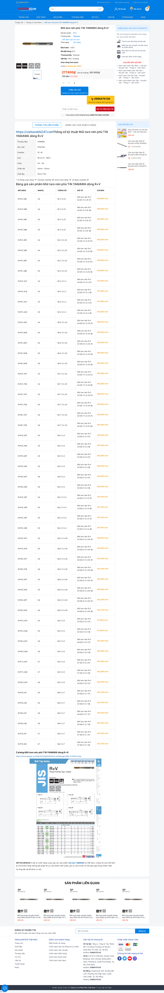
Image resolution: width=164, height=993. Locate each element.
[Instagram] (135, 958)
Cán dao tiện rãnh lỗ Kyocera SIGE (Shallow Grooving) (137, 142)
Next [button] (154, 906)
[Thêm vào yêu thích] (113, 27)
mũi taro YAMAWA (76, 863)
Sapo (110, 988)
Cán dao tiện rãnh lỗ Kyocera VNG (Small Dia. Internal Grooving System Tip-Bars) (138, 153)
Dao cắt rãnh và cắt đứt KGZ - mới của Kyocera (137, 131)
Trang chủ (24, 17)
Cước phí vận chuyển (140, 2)
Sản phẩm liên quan (82, 883)
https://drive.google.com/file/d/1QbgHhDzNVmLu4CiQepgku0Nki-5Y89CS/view (48, 756)
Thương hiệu (78, 17)
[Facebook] (119, 958)
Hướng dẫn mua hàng (122, 2)
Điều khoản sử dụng (57, 943)
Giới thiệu (41, 17)
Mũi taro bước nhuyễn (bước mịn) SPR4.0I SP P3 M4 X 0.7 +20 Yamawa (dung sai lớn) (55, 916)
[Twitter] (124, 958)
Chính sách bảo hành (57, 960)
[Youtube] (130, 958)
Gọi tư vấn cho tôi (105, 109)
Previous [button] (10, 906)
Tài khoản (121, 9)
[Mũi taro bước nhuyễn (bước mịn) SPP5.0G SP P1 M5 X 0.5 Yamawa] (134, 901)
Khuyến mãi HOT (125, 124)
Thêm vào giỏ (75, 91)
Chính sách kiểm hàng (58, 953)
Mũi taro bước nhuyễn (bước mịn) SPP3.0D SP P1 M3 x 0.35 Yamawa (28, 916)
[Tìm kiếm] (100, 9)
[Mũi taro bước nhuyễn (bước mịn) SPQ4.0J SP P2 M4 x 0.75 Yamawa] (108, 901)
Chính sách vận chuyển (58, 950)
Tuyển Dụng (127, 17)
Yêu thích (136, 9)
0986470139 (23, 2)
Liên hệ (111, 17)
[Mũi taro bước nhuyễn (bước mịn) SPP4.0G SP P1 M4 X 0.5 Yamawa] (82, 901)
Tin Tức (95, 17)
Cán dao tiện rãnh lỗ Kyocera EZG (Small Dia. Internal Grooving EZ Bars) (138, 165)
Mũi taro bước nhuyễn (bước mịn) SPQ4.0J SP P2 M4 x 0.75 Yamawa (107, 916)
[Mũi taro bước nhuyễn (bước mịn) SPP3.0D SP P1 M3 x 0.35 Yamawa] (29, 901)
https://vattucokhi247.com (34, 132)
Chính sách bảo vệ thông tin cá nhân (64, 947)
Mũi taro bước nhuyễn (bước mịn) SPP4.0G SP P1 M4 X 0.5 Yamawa (81, 916)
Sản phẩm (58, 17)
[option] (37, 47)
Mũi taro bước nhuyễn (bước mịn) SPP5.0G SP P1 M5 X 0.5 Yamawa (133, 916)
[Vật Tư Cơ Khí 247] (26, 9)
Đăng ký (142, 931)
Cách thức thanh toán (58, 957)
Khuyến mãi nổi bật (132, 62)
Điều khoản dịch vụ (104, 2)
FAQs (143, 17)
